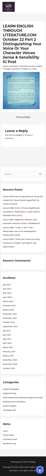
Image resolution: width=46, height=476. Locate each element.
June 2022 (7, 288)
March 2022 (8, 301)
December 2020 (10, 360)
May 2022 (7, 293)
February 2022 (9, 305)
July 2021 (7, 330)
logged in (20, 135)
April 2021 (7, 343)
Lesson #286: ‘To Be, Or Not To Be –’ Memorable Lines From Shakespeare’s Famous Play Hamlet (19, 231)
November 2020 (10, 364)
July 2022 (7, 284)
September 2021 (10, 326)
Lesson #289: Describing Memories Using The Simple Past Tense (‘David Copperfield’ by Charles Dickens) (23, 200)
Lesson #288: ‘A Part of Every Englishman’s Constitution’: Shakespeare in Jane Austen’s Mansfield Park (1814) (21, 212)
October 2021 (9, 322)
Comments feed (10, 439)
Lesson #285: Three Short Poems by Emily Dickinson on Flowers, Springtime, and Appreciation (21, 243)
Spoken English (9, 406)
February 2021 (9, 351)
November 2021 (10, 318)
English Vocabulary (11, 389)
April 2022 (7, 297)
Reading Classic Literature (14, 401)
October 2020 (9, 368)
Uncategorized (9, 410)
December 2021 (10, 314)
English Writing (9, 393)
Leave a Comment (11, 66)
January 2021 (8, 355)
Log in (5, 431)
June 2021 (7, 335)
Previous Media (23, 117)
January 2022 (8, 309)
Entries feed (8, 435)
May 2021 (7, 339)
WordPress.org (9, 443)
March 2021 (8, 347)
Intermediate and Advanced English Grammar (23, 397)
